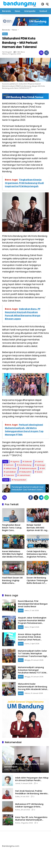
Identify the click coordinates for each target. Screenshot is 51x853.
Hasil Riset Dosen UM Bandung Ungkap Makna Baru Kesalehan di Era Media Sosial (12, 580)
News (5, 34)
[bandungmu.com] (20, 4)
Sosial (39, 472)
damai (40, 461)
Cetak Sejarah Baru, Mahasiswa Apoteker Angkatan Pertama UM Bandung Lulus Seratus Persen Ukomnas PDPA (37, 554)
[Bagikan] (46, 52)
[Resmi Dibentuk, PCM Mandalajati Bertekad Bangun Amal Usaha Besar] (9, 606)
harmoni (9, 465)
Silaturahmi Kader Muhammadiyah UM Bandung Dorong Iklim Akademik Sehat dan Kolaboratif (32, 688)
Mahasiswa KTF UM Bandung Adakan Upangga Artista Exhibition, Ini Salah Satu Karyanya (32, 805)
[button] (42, 4)
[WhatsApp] (46, 497)
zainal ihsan (24, 475)
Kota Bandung (25, 465)
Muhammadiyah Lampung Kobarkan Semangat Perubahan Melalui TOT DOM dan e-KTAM (32, 671)
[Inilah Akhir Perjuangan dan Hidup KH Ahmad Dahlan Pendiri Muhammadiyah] (7, 780)
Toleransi (10, 475)
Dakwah (28, 461)
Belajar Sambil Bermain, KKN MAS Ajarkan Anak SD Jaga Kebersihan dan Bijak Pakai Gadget (38, 528)
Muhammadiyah (29, 468)
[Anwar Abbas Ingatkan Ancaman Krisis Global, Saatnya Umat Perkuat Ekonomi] (9, 639)
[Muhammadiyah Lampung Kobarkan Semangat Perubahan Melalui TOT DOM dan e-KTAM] (9, 672)
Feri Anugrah (7, 52)
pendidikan (11, 472)
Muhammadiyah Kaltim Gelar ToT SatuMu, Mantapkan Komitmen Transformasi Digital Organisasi (33, 655)
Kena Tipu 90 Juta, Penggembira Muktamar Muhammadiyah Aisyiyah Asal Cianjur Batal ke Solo (31, 818)
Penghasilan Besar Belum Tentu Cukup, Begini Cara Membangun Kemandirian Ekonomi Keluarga (13, 528)
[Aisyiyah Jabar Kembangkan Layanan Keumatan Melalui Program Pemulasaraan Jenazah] (9, 623)
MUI (43, 468)
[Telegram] (41, 497)
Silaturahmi (26, 472)
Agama (16, 461)
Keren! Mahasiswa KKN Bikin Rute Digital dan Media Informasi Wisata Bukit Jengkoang (12, 554)
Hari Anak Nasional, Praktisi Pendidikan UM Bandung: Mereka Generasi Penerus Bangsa (31, 792)
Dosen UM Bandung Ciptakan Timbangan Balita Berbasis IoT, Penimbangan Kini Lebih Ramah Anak (37, 580)
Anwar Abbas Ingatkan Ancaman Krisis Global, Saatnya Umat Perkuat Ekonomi (29, 638)
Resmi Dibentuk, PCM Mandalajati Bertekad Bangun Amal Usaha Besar (33, 604)
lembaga (41, 465)
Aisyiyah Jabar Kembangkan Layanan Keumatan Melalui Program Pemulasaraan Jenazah (32, 621)
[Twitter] (36, 497)
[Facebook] (30, 497)
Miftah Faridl (11, 468)
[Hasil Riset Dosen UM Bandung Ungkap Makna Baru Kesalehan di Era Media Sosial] (13, 568)
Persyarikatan (20, 480)
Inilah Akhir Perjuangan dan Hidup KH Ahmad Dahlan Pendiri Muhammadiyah (32, 779)
